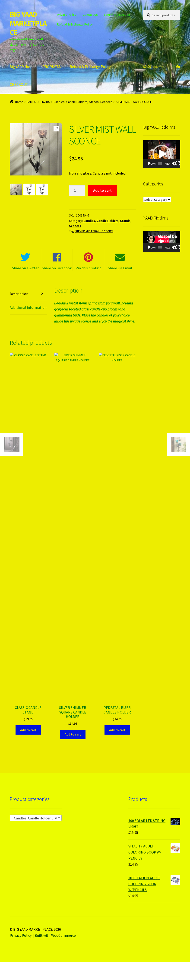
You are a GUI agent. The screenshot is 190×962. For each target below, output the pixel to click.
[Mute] (173, 163)
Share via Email (120, 268)
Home (19, 102)
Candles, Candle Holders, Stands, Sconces (83, 102)
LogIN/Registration (117, 15)
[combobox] (36, 818)
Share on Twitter (25, 268)
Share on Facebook (57, 268)
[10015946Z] (16, 189)
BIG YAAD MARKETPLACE (28, 23)
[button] (161, 154)
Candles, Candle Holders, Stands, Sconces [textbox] (36, 818)
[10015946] (42, 189)
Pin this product (88, 268)
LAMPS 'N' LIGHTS (38, 102)
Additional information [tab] (28, 307)
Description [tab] (19, 293)
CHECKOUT (19, 84)
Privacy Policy (66, 15)
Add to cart (102, 190)
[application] (161, 154)
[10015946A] (29, 189)
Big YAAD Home (22, 66)
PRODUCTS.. (52, 66)
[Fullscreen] (177, 163)
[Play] (149, 163)
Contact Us (90, 15)
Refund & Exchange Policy (75, 24)
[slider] (160, 163)
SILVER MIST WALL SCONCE (94, 231)
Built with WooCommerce (55, 935)
